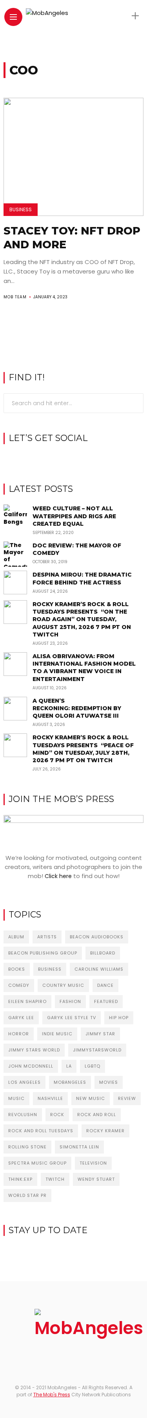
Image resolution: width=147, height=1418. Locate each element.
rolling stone (27, 1147)
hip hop (119, 1017)
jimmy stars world (34, 1050)
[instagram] (73, 459)
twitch (55, 1179)
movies (108, 1082)
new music (90, 1098)
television (93, 1163)
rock (57, 1114)
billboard (102, 953)
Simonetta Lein (79, 1147)
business (50, 969)
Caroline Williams (98, 969)
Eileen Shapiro (27, 1001)
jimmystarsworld (97, 1050)
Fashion (70, 1001)
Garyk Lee (21, 1017)
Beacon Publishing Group (42, 953)
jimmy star (100, 1034)
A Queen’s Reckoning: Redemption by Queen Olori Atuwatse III (77, 708)
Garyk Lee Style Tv (71, 1017)
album (16, 937)
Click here (58, 876)
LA (69, 1066)
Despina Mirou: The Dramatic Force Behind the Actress (82, 578)
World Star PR (27, 1195)
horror (18, 1034)
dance (105, 985)
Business (20, 209)
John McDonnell (30, 1066)
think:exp (20, 1179)
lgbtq (92, 1066)
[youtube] (86, 459)
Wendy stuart (96, 1179)
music (16, 1098)
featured (106, 1001)
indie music (57, 1034)
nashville (50, 1098)
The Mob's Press (51, 1394)
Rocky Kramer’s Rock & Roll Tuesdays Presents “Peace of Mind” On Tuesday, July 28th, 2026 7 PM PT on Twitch (83, 749)
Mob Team (15, 297)
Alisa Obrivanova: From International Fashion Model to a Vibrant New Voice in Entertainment (84, 668)
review (127, 1098)
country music (63, 985)
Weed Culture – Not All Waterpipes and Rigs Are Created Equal (74, 516)
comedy (18, 985)
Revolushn (22, 1114)
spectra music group (37, 1163)
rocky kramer (105, 1131)
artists (47, 937)
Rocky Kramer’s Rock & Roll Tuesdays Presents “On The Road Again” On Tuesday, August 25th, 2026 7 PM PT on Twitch (82, 619)
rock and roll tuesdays (40, 1131)
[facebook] (61, 459)
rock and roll (96, 1114)
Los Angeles (24, 1082)
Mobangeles (70, 1082)
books (16, 969)
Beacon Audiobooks (96, 937)
